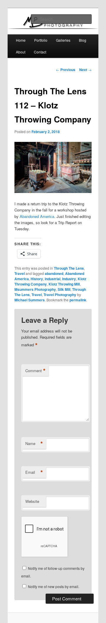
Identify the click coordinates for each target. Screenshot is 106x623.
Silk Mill (64, 289)
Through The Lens (69, 268)
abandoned (54, 273)
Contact (40, 51)
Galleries (63, 40)
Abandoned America (37, 216)
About (20, 51)
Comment (35, 370)
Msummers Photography (35, 289)
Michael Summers (29, 300)
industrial (52, 278)
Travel (19, 273)
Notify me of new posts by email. (53, 586)
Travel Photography (60, 294)
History (37, 278)
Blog (82, 40)
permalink (77, 300)
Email (34, 472)
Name (34, 443)
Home (21, 40)
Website (32, 501)
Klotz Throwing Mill (64, 284)
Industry (69, 278)
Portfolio (40, 40)
